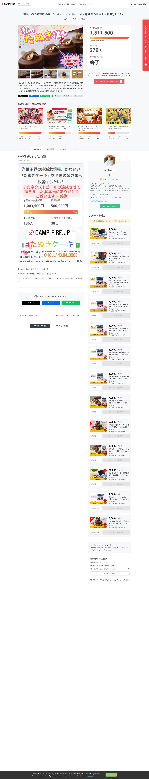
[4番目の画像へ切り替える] (64, 74)
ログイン (133, 4)
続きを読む (125, 190)
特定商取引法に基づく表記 (98, 201)
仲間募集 (63, 149)
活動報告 (37, 149)
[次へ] (81, 46)
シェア (35, 96)
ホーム (24, 149)
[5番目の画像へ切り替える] (77, 74)
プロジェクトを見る (62, 326)
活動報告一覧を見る (40, 326)
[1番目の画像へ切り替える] (24, 74)
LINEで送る (46, 96)
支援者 (50, 149)
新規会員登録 (142, 4)
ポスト (24, 96)
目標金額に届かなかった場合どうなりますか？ (103, 565)
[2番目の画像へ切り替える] (37, 74)
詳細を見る (95, 243)
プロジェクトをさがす (85, 4)
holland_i (69, 19)
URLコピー (57, 96)
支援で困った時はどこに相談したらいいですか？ (103, 569)
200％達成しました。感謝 (32, 156)
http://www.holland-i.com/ (101, 195)
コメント (76, 149)
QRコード (79, 96)
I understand (111, 775)
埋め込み (68, 96)
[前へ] (20, 46)
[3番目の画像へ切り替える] (50, 74)
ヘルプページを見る (109, 573)
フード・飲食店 (80, 19)
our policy (90, 776)
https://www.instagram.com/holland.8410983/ (107, 198)
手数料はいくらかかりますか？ (98, 562)
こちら (110, 580)
